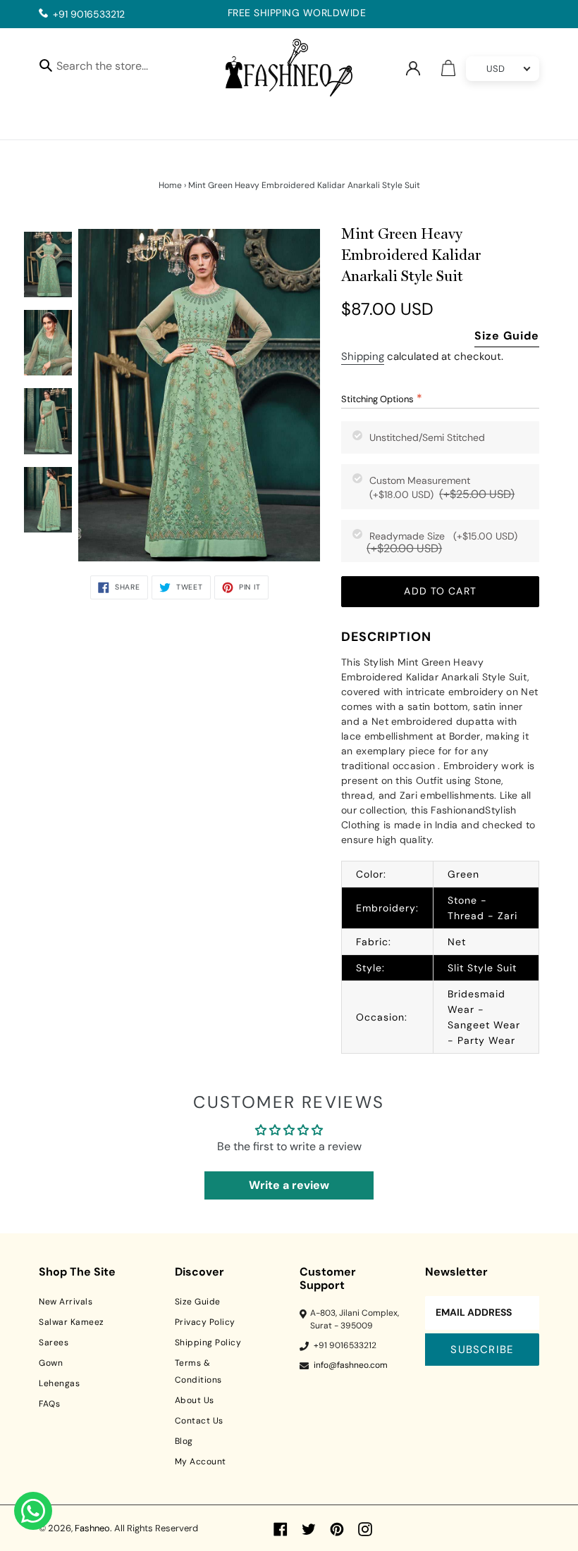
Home (170, 185)
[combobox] (114, 68)
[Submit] (46, 65)
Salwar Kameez (71, 1322)
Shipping (362, 356)
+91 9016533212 (89, 14)
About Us (194, 1400)
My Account (200, 1461)
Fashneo (92, 1528)
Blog (184, 1441)
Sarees (53, 1342)
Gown (51, 1363)
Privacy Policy (205, 1322)
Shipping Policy (208, 1342)
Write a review (289, 1185)
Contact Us (199, 1420)
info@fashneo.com (351, 1365)
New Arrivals (65, 1301)
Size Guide (506, 335)
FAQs (49, 1403)
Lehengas (59, 1383)
